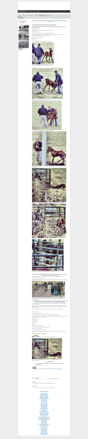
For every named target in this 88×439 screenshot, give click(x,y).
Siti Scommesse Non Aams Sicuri (44, 418)
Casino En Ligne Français (44, 425)
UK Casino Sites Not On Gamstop (44, 411)
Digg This (51, 378)
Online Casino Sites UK (44, 404)
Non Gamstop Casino (42, 14)
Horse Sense (22, 11)
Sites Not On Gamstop (44, 400)
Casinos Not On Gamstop (44, 412)
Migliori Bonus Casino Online (44, 415)
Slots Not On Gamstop (44, 401)
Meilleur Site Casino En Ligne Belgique (44, 424)
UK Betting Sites (44, 409)
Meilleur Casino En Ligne (44, 422)
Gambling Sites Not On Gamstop (44, 397)
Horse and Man (59, 26)
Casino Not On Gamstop (44, 393)
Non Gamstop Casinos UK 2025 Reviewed (45, 15)
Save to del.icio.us (56, 378)
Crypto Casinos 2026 (44, 431)
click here (52, 336)
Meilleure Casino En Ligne (44, 426)
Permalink (38, 377)
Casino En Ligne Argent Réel (44, 433)
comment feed (49, 383)
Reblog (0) (34, 378)
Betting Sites (19, 16)
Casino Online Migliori (44, 423)
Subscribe (36, 15)
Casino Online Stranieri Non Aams (44, 398)
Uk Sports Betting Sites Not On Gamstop (44, 413)
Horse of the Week (30, 15)
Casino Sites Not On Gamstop (44, 396)
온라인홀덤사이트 (44, 420)
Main (64, 20)
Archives (24, 15)
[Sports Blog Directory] (21, 49)
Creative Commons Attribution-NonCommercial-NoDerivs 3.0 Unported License (51, 368)
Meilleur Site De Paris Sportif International (44, 419)
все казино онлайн (44, 421)
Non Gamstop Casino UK (44, 407)
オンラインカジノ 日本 (44, 402)
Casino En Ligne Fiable (44, 432)
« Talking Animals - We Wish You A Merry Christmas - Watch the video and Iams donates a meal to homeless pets (47, 20)
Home (20, 15)
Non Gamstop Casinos (21, 17)
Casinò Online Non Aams (44, 434)
